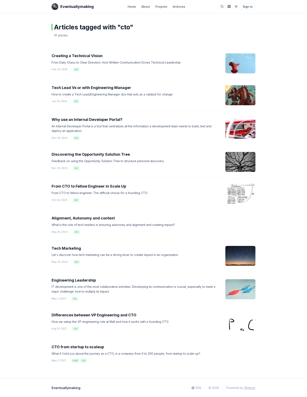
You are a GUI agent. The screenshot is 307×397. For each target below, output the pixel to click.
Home (132, 6)
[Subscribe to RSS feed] (229, 6)
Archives (179, 6)
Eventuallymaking (66, 388)
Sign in (248, 6)
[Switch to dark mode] (236, 6)
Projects (161, 6)
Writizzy (249, 387)
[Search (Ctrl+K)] (222, 6)
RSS (198, 387)
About (145, 6)
